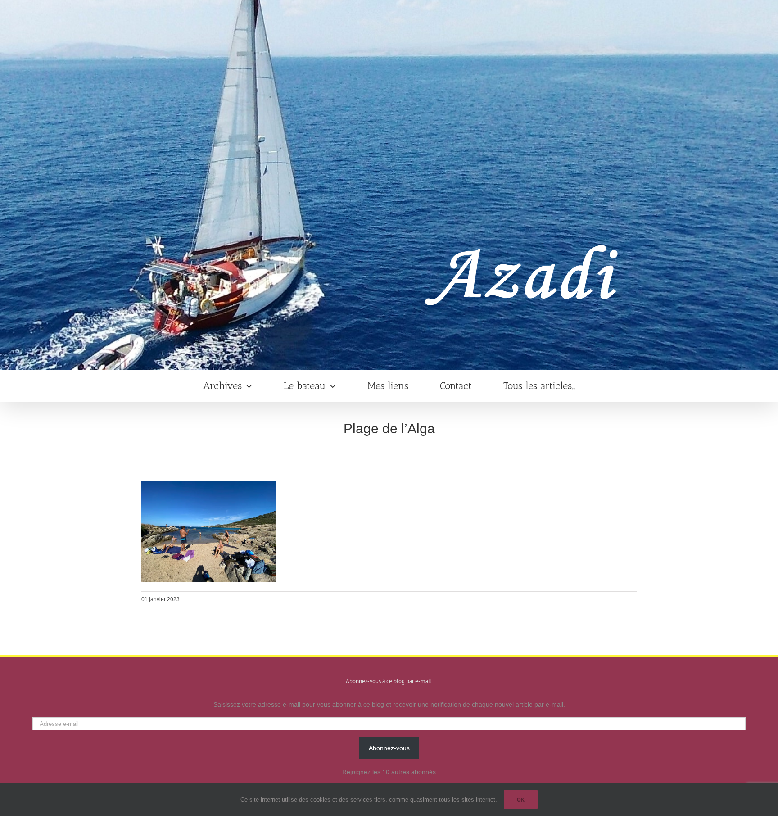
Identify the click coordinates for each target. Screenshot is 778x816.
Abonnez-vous (389, 748)
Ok (521, 799)
